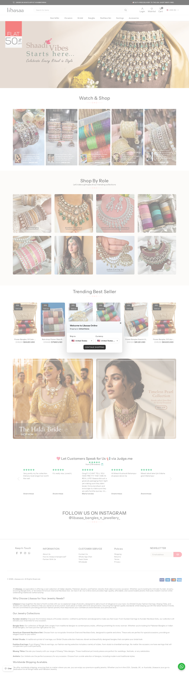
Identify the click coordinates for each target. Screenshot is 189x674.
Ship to (73, 336)
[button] (81, 340)
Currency (99, 336)
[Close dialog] (120, 323)
